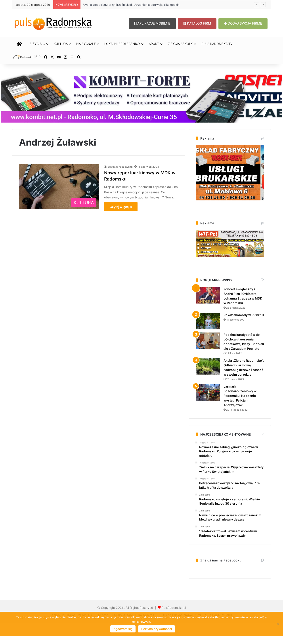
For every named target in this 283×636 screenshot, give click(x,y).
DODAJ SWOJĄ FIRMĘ (244, 23)
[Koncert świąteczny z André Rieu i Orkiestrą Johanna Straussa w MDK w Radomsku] (208, 295)
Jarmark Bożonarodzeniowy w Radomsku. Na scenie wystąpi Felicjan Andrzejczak (240, 395)
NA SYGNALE (86, 44)
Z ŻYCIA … (37, 44)
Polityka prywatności (156, 629)
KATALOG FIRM (198, 23)
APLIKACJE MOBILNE (153, 23)
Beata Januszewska (120, 166)
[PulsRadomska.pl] (53, 23)
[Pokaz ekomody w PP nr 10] (208, 321)
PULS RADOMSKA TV (216, 44)
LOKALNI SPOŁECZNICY (122, 44)
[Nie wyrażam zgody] (277, 624)
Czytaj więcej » (121, 207)
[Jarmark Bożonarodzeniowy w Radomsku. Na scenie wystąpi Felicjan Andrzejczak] (208, 392)
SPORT (154, 44)
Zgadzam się (122, 629)
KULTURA (61, 44)
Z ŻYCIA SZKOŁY (180, 44)
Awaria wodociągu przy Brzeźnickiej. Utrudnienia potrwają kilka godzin (131, 4)
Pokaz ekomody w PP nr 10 (244, 315)
